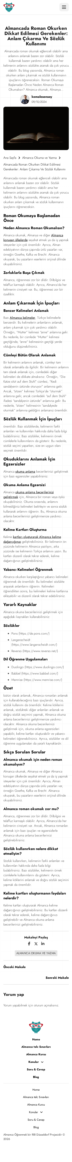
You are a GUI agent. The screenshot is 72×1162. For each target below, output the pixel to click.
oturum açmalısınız (46, 1005)
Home (36, 1039)
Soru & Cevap (36, 1069)
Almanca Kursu (36, 1054)
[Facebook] (29, 943)
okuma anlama (25, 471)
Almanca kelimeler (22, 317)
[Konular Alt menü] (42, 1062)
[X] (36, 943)
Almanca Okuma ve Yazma (39, 157)
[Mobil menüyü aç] (64, 7)
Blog (36, 1077)
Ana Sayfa (9, 157)
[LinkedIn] (42, 943)
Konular (33, 1062)
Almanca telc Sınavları (36, 1047)
